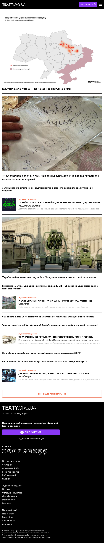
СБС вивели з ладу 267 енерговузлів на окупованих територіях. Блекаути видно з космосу (48, 316)
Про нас (6, 461)
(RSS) (10, 464)
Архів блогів (8, 520)
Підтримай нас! (9, 510)
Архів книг (7, 524)
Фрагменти (7, 468)
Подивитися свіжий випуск (31, 438)
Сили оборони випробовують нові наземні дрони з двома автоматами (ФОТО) (41, 353)
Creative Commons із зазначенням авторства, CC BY (29, 533)
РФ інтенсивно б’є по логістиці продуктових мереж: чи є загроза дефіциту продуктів (44, 361)
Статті (5, 464)
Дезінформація (9, 496)
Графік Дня (7, 517)
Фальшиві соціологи (12, 492)
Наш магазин (8, 513)
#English (6, 478)
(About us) (15, 461)
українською (21, 535)
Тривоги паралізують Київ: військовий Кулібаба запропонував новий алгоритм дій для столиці (50, 325)
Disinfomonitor (9, 499)
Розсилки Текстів (10, 472)
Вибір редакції (9, 475)
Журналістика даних (12, 485)
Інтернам (6, 503)
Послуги (6, 489)
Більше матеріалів (52, 393)
